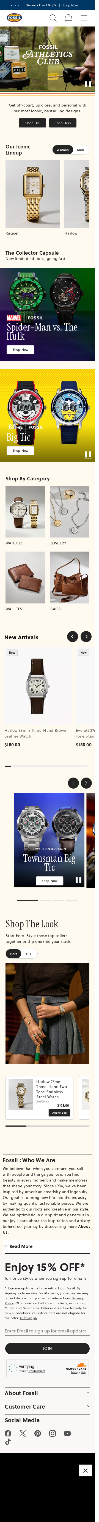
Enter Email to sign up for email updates (45, 1327)
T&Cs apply (28, 1314)
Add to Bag (59, 1109)
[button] (73, 783)
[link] (47, 314)
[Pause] (88, 84)
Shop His (32, 123)
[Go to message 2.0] (15, 5)
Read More (21, 1242)
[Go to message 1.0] (11, 5)
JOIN (47, 1344)
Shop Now (20, 349)
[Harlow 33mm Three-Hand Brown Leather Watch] (38, 686)
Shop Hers (62, 123)
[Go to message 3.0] (18, 5)
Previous (11, 1094)
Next (83, 1094)
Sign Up (79, 5)
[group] (47, 838)
